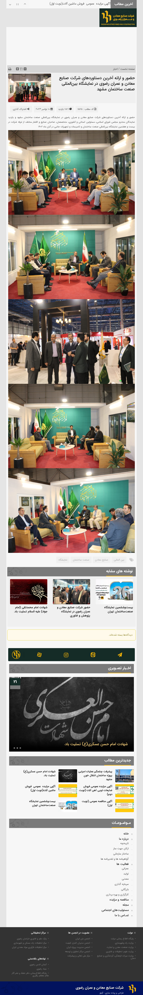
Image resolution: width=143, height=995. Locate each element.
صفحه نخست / (126, 69)
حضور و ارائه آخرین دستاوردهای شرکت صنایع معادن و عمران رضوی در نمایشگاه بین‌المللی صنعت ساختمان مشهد (97, 83)
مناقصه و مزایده (119, 899)
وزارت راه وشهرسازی (124, 943)
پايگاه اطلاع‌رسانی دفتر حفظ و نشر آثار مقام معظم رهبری (30, 974)
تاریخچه (124, 843)
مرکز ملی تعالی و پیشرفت (78, 956)
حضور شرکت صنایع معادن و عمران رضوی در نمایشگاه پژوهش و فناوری (73, 611)
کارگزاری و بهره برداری (117, 894)
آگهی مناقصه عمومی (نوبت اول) (91, 5)
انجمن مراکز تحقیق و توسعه (77, 951)
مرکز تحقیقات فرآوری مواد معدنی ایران (29, 947)
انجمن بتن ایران (82, 938)
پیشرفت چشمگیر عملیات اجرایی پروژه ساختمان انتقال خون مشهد (95, 775)
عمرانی (125, 868)
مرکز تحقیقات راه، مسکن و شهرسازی (30, 943)
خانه (126, 833)
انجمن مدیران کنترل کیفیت (78, 943)
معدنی (125, 879)
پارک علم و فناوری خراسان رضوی (32, 938)
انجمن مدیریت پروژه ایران (78, 947)
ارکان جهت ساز (121, 848)
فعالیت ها (123, 864)
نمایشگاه (62, 560)
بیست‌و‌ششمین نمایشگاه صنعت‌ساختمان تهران (118, 609)
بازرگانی (125, 889)
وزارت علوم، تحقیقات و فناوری (120, 951)
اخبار (115, 69)
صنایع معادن (101, 560)
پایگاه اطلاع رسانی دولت (122, 938)
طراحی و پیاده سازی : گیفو (112, 993)
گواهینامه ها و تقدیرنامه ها (115, 859)
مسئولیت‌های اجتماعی (115, 910)
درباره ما (124, 839)
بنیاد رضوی (42, 969)
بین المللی (119, 560)
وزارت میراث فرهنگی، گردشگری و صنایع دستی (116, 957)
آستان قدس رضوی (38, 964)
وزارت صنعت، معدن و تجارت (120, 947)
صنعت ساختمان (81, 560)
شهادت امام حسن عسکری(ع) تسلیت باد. (39, 773)
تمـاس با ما (122, 915)
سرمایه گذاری (122, 884)
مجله (126, 905)
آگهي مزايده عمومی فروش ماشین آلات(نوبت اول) (40, 788)
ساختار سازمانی (121, 854)
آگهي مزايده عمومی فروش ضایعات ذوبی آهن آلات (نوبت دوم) (79, 744)
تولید (126, 874)
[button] (20, 748)
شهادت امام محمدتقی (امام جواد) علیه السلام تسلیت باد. (30, 609)
